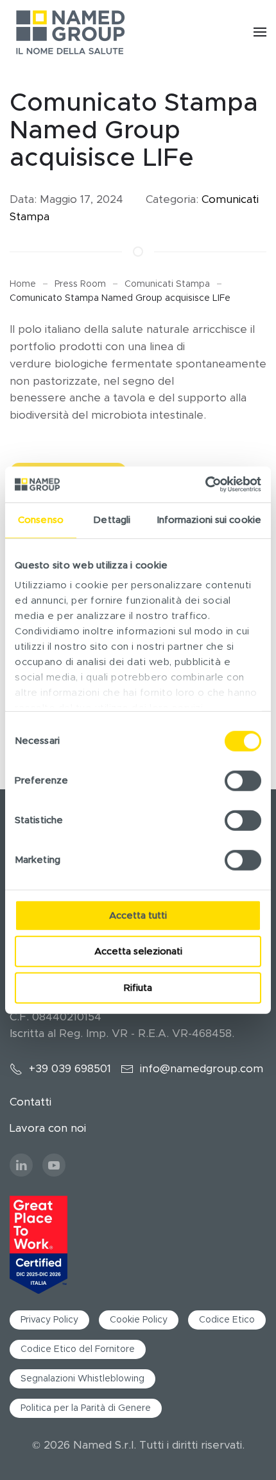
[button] (260, 32)
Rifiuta (138, 987)
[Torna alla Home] (71, 32)
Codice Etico (227, 1319)
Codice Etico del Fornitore (78, 1349)
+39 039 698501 (70, 1068)
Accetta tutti (138, 915)
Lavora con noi (48, 1128)
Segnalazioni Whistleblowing (82, 1378)
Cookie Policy (139, 1319)
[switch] (243, 780)
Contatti (30, 1102)
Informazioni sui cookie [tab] (209, 519)
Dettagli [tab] (111, 519)
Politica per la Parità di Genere (86, 1408)
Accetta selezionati (138, 951)
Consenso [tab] (41, 519)
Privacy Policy (49, 1319)
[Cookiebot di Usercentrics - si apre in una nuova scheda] (205, 484)
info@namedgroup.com (201, 1068)
